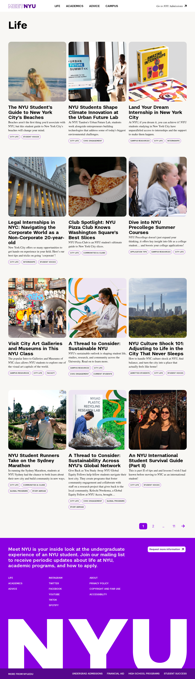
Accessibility (98, 594)
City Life (14, 137)
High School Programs (144, 674)
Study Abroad (39, 491)
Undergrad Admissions (87, 674)
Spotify (54, 605)
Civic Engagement (92, 141)
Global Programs (19, 491)
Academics (74, 6)
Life (57, 6)
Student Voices (31, 137)
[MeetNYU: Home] (22, 5)
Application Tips (138, 252)
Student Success (175, 674)
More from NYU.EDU (20, 674)
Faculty (51, 373)
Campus (111, 6)
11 (174, 526)
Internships (173, 141)
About (94, 577)
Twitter (54, 583)
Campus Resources (139, 141)
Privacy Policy (99, 583)
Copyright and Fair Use (105, 588)
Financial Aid (115, 674)
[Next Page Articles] (183, 525)
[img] (37, 71)
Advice (94, 6)
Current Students (102, 374)
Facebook (55, 588)
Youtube (54, 594)
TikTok (53, 599)
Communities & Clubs (94, 253)
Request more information (164, 549)
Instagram (55, 577)
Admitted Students (140, 373)
